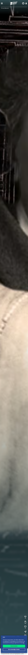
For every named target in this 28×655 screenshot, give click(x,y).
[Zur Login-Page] (26, 3)
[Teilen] (25, 631)
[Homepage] (14, 3)
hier (23, 642)
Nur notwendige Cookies (14, 649)
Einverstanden (14, 646)
